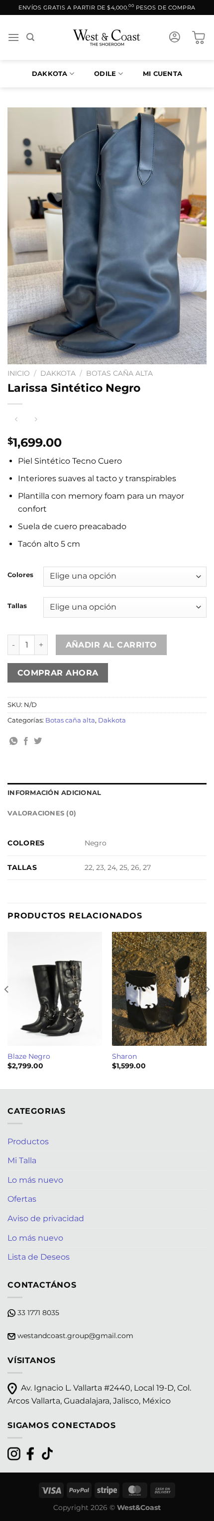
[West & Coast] (107, 37)
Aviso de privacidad (45, 1218)
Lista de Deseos (38, 1257)
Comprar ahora (58, 673)
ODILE (105, 73)
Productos (28, 1141)
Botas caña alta (119, 373)
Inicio (18, 373)
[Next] (207, 1009)
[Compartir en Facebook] (26, 741)
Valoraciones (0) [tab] (41, 813)
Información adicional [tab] (54, 792)
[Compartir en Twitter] (38, 741)
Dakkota (58, 373)
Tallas (17, 606)
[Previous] (7, 1009)
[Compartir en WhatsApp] (13, 741)
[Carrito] (199, 37)
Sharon (124, 1056)
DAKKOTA (50, 73)
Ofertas (21, 1199)
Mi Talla (21, 1160)
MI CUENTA (162, 73)
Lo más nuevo (35, 1180)
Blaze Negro (28, 1056)
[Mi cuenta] (175, 37)
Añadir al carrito (111, 645)
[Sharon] (159, 989)
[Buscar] (30, 37)
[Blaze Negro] (54, 989)
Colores (20, 575)
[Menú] (13, 37)
